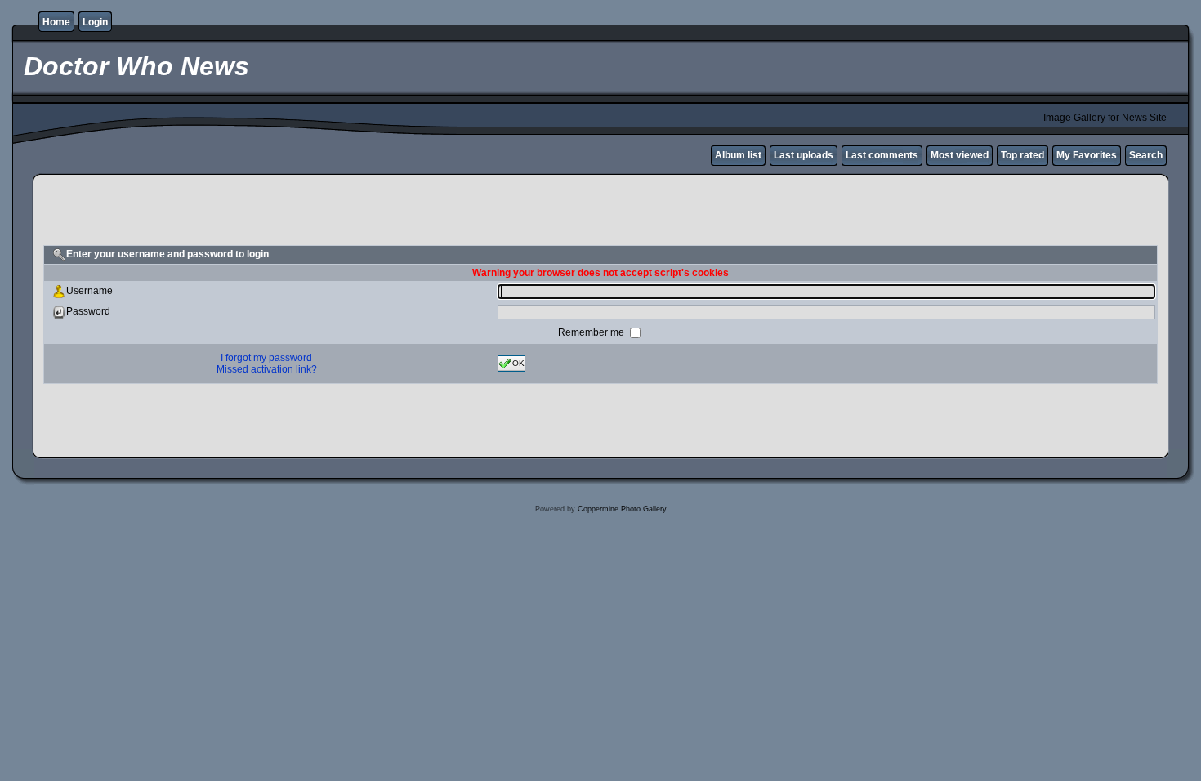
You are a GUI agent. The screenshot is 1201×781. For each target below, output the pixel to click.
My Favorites (1086, 155)
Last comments (882, 155)
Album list (738, 155)
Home (56, 22)
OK (518, 363)
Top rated (1022, 155)
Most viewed (960, 155)
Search (1146, 155)
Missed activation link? (267, 369)
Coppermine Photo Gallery (622, 509)
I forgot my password (266, 358)
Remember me (592, 332)
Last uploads (803, 155)
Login (95, 22)
